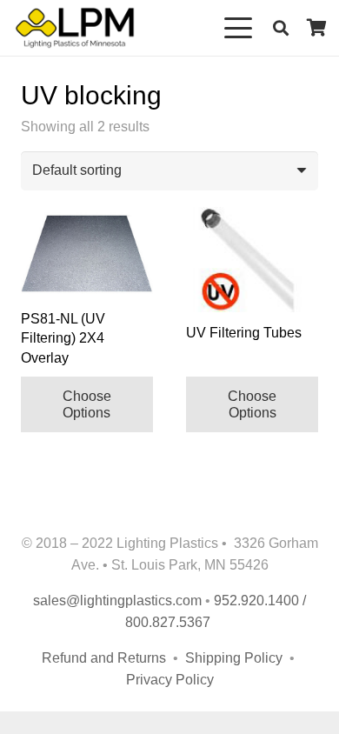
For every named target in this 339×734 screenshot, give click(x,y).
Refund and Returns (104, 658)
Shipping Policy (235, 658)
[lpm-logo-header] (75, 28)
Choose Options (87, 404)
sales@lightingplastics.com (117, 600)
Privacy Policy (170, 679)
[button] (239, 28)
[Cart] (317, 28)
